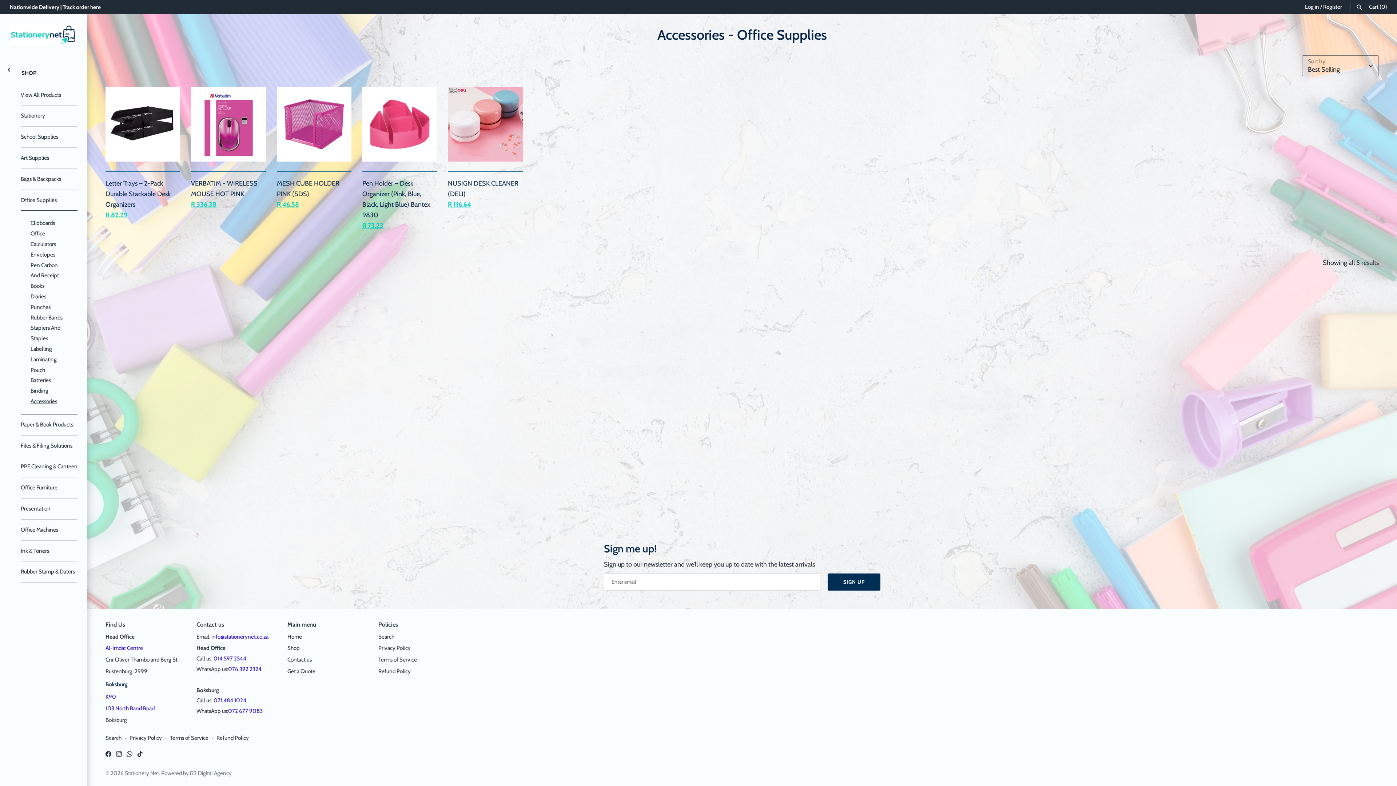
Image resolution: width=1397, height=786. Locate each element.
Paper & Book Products (47, 424)
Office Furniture (39, 487)
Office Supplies (39, 199)
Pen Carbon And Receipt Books (45, 276)
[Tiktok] (140, 756)
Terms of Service (397, 659)
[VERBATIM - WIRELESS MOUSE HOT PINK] (228, 124)
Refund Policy (394, 671)
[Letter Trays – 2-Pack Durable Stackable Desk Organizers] (143, 124)
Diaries (38, 296)
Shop (28, 73)
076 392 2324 (245, 669)
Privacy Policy (394, 647)
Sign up (854, 582)
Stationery (33, 115)
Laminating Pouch (44, 364)
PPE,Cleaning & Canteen (49, 466)
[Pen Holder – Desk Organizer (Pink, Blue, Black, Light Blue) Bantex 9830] (399, 124)
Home (294, 636)
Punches (41, 306)
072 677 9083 (245, 710)
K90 (111, 696)
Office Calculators (43, 238)
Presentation (36, 508)
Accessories (44, 401)
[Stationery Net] (43, 34)
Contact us (299, 659)
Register (1332, 6)
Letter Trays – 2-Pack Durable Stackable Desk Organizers (138, 194)
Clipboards (43, 222)
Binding (39, 390)
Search (386, 636)
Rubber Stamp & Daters (48, 571)
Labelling (41, 348)
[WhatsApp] (129, 756)
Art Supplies (35, 157)
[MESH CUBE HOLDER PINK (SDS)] (314, 124)
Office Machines (39, 529)
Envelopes (43, 254)
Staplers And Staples (45, 333)
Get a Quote (301, 671)
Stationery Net (142, 773)
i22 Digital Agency (211, 773)
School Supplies (39, 136)
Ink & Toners (35, 550)
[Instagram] (119, 756)
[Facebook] (108, 756)
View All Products (41, 94)
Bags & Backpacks (41, 178)
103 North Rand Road (130, 708)
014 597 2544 (230, 658)
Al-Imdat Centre (124, 647)
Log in (1312, 6)
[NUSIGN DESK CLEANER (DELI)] (485, 124)
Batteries (41, 380)
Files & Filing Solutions (46, 445)
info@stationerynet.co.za (239, 636)
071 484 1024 (230, 700)
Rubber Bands (47, 317)
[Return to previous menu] (9, 69)
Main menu (301, 624)
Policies (388, 624)
